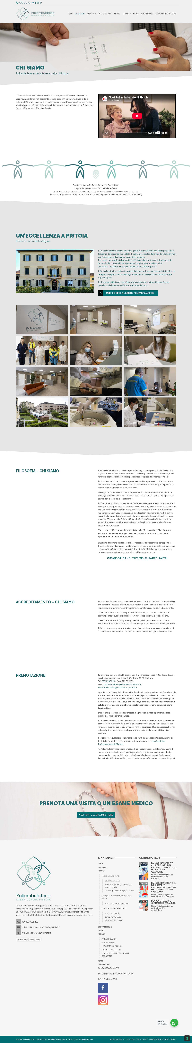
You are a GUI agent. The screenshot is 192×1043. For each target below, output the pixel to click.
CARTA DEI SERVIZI (108, 979)
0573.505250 (108, 681)
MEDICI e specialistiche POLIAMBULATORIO (130, 293)
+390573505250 (30, 922)
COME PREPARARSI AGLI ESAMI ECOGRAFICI (115, 954)
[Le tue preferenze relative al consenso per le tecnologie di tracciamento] (187, 1038)
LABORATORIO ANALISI (112, 946)
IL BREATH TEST (108, 943)
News (136, 14)
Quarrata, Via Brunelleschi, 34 (114, 908)
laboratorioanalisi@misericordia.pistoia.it (117, 687)
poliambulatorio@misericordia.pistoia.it (122, 684)
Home (70, 14)
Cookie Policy (35, 940)
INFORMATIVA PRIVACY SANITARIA (115, 973)
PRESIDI (90, 14)
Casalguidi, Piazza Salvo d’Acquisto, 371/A (116, 897)
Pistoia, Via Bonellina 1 (111, 876)
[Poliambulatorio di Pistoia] (42, 319)
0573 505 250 (24, 2)
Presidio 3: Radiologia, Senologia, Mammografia (118, 885)
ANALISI (126, 14)
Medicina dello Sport (113, 920)
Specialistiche (105, 14)
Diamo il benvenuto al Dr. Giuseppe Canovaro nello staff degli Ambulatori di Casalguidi (163, 887)
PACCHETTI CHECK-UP (111, 950)
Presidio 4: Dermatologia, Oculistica (119, 891)
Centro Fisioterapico (113, 917)
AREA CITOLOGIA (109, 939)
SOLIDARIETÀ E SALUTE (166, 14)
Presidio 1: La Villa (112, 881)
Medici (117, 14)
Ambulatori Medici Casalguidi (117, 903)
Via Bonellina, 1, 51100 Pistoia (36, 932)
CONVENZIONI (147, 14)
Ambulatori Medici (112, 913)
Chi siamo (80, 14)
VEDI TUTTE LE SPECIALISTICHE (96, 815)
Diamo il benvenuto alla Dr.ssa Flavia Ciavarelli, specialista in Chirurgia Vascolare (163, 867)
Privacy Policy (22, 940)
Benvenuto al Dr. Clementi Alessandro (163, 902)
